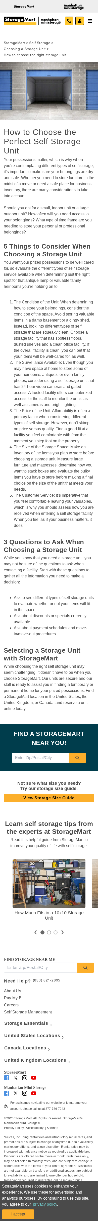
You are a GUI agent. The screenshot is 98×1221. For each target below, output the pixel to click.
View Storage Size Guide (48, 798)
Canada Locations (25, 1047)
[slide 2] (49, 932)
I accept (18, 1214)
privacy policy (45, 1204)
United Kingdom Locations (35, 1060)
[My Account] (79, 21)
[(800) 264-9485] (69, 21)
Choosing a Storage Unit (25, 49)
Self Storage (39, 43)
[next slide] (62, 932)
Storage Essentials (26, 1023)
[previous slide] (35, 932)
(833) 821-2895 (47, 979)
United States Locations (32, 1035)
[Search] (77, 758)
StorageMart (14, 43)
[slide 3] (56, 932)
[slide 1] (42, 932)
